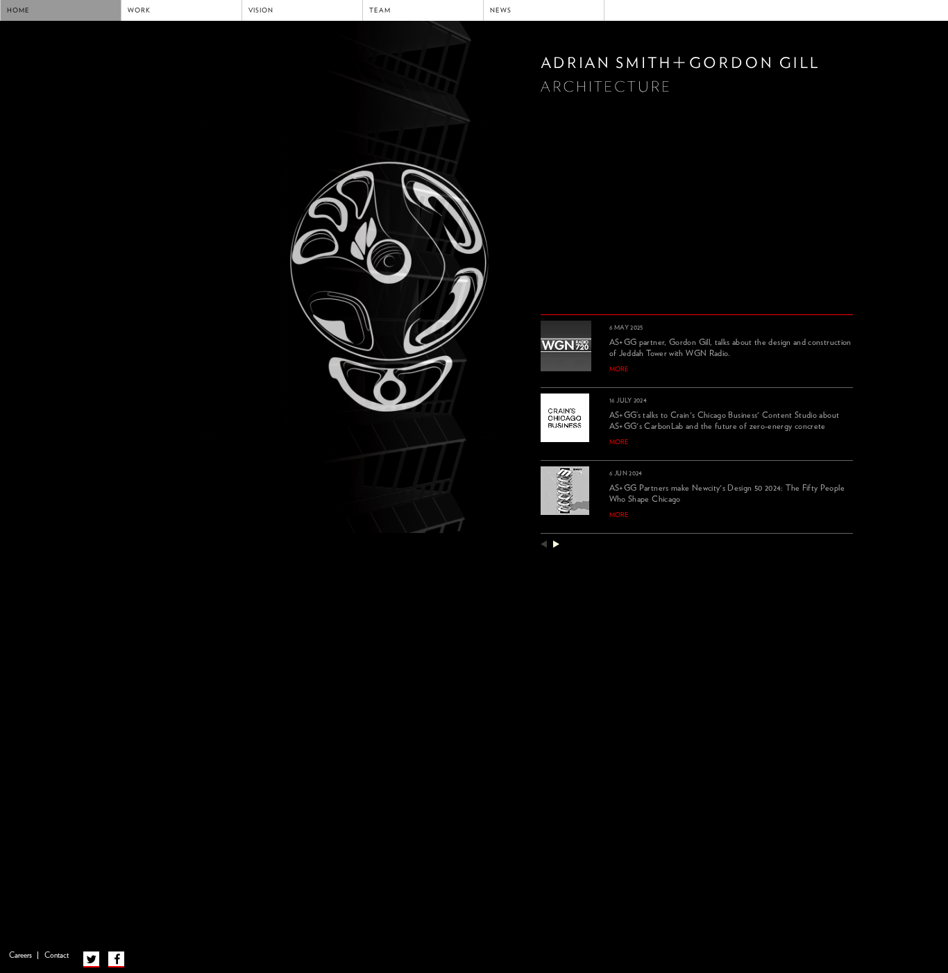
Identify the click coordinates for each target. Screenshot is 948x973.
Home (18, 10)
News (500, 10)
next (556, 543)
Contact (56, 955)
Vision (260, 10)
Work (139, 10)
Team (380, 10)
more (619, 369)
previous (544, 543)
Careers (20, 955)
